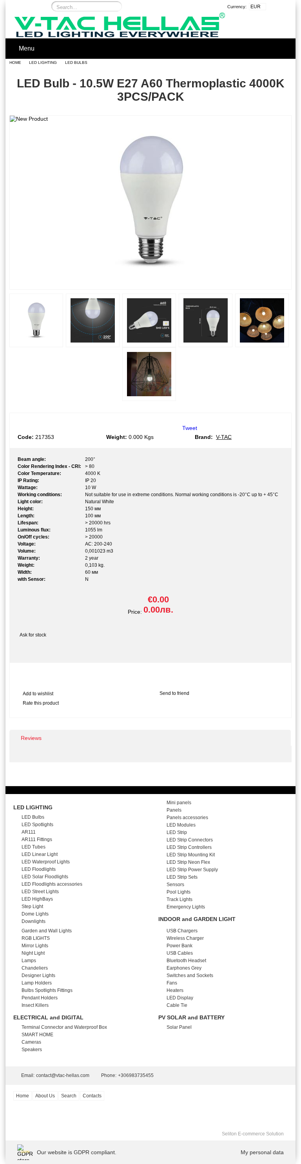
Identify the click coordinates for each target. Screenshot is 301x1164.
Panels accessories (187, 817)
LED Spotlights (37, 824)
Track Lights (179, 899)
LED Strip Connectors (190, 840)
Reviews (31, 738)
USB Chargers (182, 931)
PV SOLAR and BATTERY (191, 1017)
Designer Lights (38, 975)
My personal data (262, 1152)
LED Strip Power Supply (192, 869)
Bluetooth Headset (186, 960)
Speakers (32, 1049)
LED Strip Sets (182, 877)
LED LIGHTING (43, 62)
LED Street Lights (40, 891)
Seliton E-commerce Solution (253, 1134)
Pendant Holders (40, 998)
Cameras (31, 1042)
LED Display (180, 998)
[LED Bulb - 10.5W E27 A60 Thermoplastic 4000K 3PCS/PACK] (150, 282)
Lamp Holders (37, 983)
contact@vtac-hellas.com (62, 1075)
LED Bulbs (76, 62)
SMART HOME (37, 1034)
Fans (172, 983)
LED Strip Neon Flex (188, 862)
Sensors (175, 884)
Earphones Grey (184, 968)
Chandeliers (35, 968)
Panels (174, 810)
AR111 (29, 832)
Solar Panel (179, 1027)
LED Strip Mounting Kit (191, 855)
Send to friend (174, 693)
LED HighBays (37, 899)
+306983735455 (136, 1075)
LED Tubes (33, 847)
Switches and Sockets (190, 975)
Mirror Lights (35, 945)
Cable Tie (177, 1005)
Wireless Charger (185, 938)
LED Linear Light (40, 854)
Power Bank (179, 945)
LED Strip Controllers (189, 847)
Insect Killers (35, 1005)
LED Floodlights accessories (52, 884)
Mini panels (179, 802)
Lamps (29, 960)
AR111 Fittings (37, 839)
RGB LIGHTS (36, 938)
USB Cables (180, 953)
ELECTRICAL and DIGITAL (48, 1017)
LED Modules (181, 825)
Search (68, 1096)
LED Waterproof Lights (46, 862)
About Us (45, 1096)
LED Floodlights (39, 869)
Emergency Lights (186, 907)
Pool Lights (178, 892)
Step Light (32, 906)
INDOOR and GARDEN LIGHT (197, 919)
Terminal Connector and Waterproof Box (64, 1027)
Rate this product (41, 703)
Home (15, 62)
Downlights (33, 921)
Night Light (33, 953)
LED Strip (177, 832)
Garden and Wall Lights (47, 931)
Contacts (92, 1096)
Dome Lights (35, 914)
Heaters (175, 990)
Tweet (189, 428)
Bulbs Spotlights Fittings (47, 990)
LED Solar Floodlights (45, 876)
